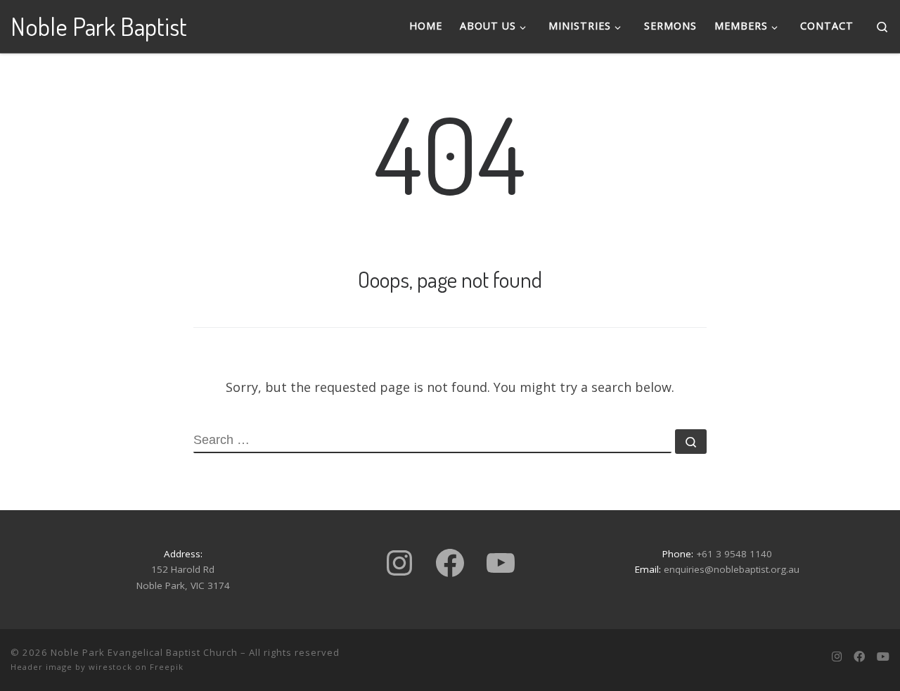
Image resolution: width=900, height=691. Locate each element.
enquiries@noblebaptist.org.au (731, 569)
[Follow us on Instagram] (837, 657)
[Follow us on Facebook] (859, 657)
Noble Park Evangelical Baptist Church (144, 652)
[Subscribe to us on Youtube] (883, 657)
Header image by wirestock (71, 666)
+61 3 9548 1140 (734, 553)
